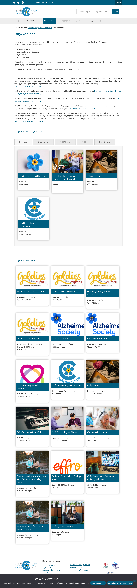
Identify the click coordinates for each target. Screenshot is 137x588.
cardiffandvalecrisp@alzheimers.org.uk (29, 86)
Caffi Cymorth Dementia (63, 526)
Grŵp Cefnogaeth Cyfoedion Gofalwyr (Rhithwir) (101, 478)
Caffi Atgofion (93, 175)
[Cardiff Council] (106, 568)
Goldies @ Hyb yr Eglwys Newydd (99, 293)
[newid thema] (29, 2)
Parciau (73, 573)
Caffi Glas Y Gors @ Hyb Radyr (32, 175)
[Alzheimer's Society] (115, 568)
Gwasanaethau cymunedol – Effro (81, 108)
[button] (18, 3)
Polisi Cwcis (85, 583)
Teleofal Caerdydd (49, 565)
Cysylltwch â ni (97, 21)
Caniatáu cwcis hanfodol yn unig (120, 583)
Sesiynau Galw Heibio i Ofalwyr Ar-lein (66, 478)
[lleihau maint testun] (14, 2)
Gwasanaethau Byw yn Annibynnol (51, 571)
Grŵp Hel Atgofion (96, 385)
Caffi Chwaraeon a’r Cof (98, 338)
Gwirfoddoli (80, 21)
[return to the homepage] (26, 16)
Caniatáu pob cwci (98, 583)
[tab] (23, 142)
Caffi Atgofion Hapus (97, 432)
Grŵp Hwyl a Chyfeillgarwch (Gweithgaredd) (30, 528)
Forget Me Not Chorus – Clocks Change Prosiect (64, 177)
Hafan (19, 21)
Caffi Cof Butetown (61, 338)
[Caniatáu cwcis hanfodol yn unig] (134, 581)
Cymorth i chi (32, 21)
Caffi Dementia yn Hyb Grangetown (29, 224)
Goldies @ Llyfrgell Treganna (30, 291)
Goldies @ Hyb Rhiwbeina (29, 338)
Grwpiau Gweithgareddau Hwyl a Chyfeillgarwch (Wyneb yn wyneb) (31, 479)
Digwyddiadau (49, 21)
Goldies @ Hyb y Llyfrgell (63, 291)
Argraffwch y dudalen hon (45, 2)
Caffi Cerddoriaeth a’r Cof (29, 432)
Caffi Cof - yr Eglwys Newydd (65, 432)
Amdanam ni (65, 21)
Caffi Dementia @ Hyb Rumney (66, 385)
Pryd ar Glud (47, 568)
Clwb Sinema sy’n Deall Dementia (27, 387)
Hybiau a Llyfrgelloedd (79, 570)
